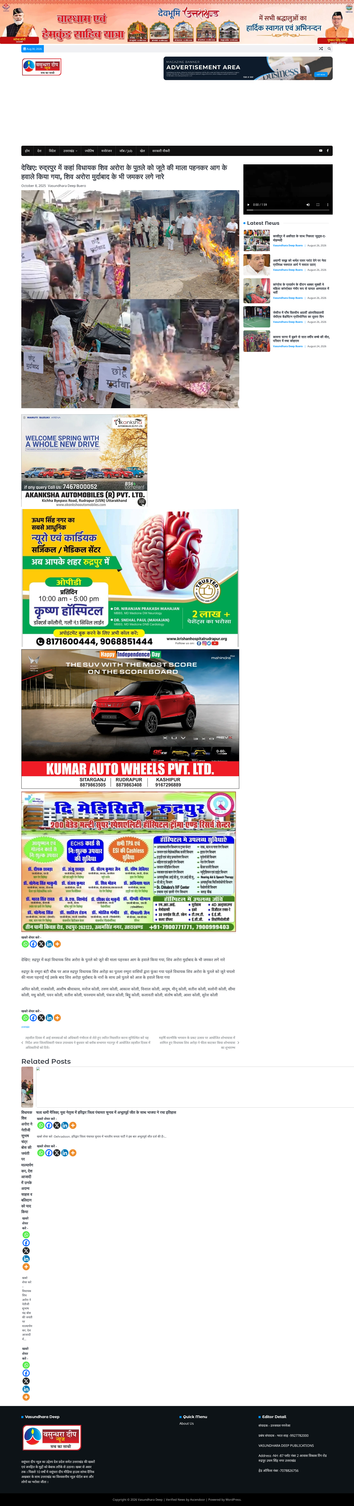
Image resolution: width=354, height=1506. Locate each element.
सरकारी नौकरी (161, 151)
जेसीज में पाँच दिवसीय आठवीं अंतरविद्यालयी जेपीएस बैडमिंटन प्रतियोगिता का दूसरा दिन (298, 314)
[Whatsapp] (25, 944)
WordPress (233, 1499)
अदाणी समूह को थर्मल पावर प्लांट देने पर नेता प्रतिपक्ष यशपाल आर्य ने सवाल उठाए (299, 262)
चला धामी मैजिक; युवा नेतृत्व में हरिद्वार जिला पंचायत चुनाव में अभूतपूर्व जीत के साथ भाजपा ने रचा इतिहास (106, 1112)
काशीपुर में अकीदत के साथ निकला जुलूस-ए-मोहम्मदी (299, 238)
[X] (41, 944)
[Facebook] (33, 944)
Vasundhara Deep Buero (67, 185)
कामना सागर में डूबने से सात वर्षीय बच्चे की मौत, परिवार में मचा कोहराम (301, 339)
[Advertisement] (177, 111)
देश (39, 151)
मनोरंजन (106, 151)
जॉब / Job (125, 151)
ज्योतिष (89, 151)
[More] (57, 944)
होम (27, 151)
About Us (186, 1423)
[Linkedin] (49, 944)
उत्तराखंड (68, 151)
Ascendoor (197, 1499)
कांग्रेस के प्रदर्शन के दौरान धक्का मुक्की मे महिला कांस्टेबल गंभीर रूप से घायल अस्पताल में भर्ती (301, 288)
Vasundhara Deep (150, 1499)
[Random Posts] (321, 49)
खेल (142, 151)
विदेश (52, 151)
